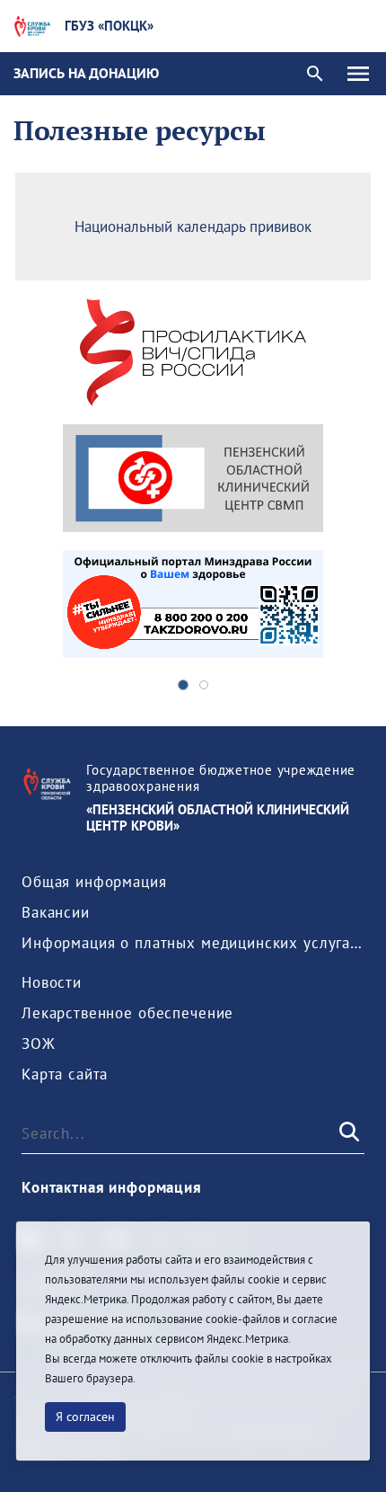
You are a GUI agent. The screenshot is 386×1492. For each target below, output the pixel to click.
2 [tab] (203, 684)
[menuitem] (94, 882)
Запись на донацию (86, 73)
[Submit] (347, 1133)
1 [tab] (183, 684)
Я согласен (85, 1416)
